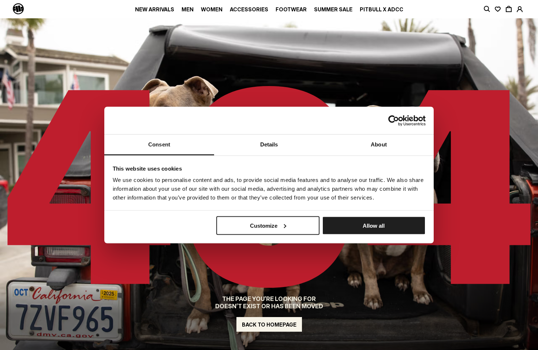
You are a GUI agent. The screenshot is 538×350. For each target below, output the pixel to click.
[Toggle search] (486, 9)
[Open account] (519, 9)
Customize (263, 225)
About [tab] (379, 144)
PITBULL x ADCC (381, 9)
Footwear (291, 9)
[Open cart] (508, 9)
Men (188, 9)
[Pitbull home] (18, 9)
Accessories (249, 9)
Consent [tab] (159, 144)
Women (212, 9)
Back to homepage (269, 324)
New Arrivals (154, 9)
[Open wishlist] (497, 9)
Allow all (374, 225)
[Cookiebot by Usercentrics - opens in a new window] (394, 120)
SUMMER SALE (333, 9)
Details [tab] (269, 144)
